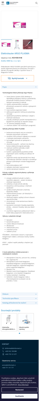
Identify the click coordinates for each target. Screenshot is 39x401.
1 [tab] (19, 333)
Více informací (23, 385)
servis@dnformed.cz (9, 365)
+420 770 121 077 (11, 354)
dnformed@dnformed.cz (13, 348)
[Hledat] (37, 3)
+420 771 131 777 (8, 368)
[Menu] (3, 3)
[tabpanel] (9, 322)
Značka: (11, 61)
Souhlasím (19, 396)
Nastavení (19, 390)
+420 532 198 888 (11, 351)
